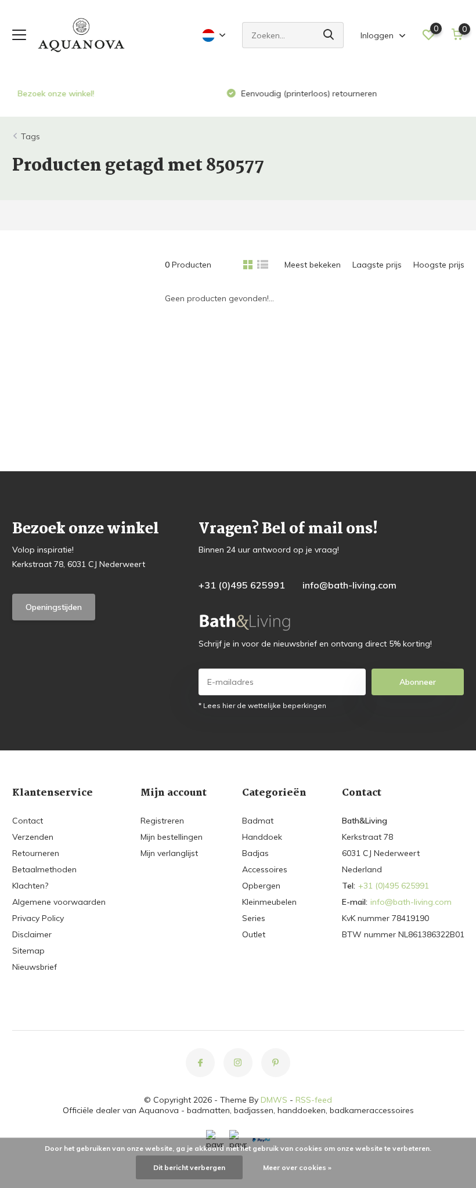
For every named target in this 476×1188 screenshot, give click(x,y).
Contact (27, 820)
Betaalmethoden (44, 869)
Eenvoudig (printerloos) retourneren (302, 93)
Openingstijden (54, 607)
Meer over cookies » (297, 1167)
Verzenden (32, 837)
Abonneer (417, 682)
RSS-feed (313, 1100)
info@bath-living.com (349, 585)
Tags (30, 136)
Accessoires (264, 869)
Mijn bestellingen (171, 837)
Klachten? (30, 885)
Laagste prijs (377, 264)
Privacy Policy (38, 918)
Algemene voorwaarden (59, 902)
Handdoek (262, 837)
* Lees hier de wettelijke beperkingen (262, 705)
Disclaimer (32, 934)
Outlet (253, 934)
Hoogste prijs (438, 264)
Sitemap (28, 950)
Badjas (255, 853)
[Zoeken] (329, 35)
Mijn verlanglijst (169, 853)
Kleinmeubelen (269, 902)
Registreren (162, 820)
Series (253, 918)
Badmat (257, 820)
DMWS (274, 1100)
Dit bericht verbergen (189, 1167)
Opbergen (261, 885)
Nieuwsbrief (34, 967)
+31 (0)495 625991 (242, 585)
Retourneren (35, 853)
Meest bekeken (312, 264)
